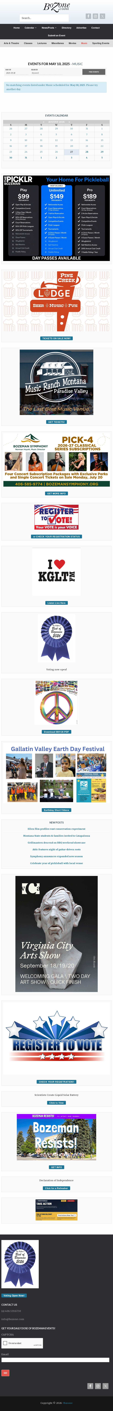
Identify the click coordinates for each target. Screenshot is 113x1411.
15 (102, 140)
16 (11, 146)
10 (26, 140)
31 (87, 128)
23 (10, 151)
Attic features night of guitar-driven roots (57, 849)
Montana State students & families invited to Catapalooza (56, 835)
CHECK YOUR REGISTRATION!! (56, 1081)
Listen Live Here (57, 602)
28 (41, 128)
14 (87, 140)
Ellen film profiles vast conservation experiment (56, 828)
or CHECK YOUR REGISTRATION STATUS (56, 536)
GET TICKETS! (56, 422)
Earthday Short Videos (56, 810)
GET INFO (56, 1167)
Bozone (67, 1403)
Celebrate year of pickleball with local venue (56, 863)
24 (26, 151)
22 (102, 146)
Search (34, 70)
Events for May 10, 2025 (49, 64)
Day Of (8, 70)
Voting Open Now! (14, 1295)
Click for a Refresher (56, 1188)
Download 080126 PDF (56, 731)
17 (26, 146)
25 (41, 151)
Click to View (56, 1102)
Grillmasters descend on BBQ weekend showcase (56, 842)
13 (71, 140)
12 (56, 140)
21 (87, 146)
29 (56, 128)
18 (41, 146)
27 (26, 128)
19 (56, 146)
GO (5, 1372)
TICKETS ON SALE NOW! (56, 338)
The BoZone (56, 7)
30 (71, 128)
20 (71, 146)
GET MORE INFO (56, 493)
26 (10, 128)
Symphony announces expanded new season (56, 856)
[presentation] (22, 1343)
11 (41, 140)
